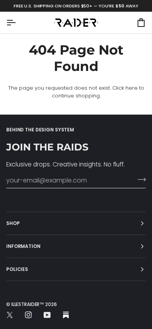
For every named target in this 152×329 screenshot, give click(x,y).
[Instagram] (28, 314)
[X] (9, 314)
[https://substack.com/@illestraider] (65, 314)
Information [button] (23, 246)
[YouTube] (47, 314)
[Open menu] (18, 22)
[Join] (139, 179)
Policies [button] (17, 269)
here (131, 88)
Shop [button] (13, 223)
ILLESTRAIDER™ (27, 304)
